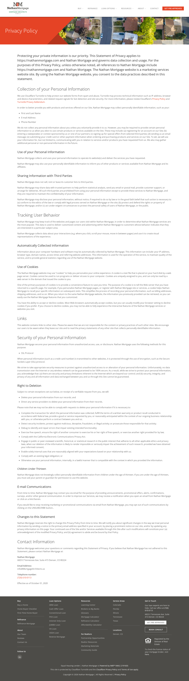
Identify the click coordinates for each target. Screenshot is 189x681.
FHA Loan (53, 617)
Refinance (92, 8)
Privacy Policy (158, 98)
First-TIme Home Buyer (27, 613)
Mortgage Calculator (90, 617)
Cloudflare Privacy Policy (106, 669)
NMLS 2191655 (121, 665)
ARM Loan (53, 605)
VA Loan (52, 629)
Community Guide (89, 650)
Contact (154, 8)
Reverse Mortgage (57, 637)
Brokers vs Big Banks (90, 609)
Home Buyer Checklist (27, 609)
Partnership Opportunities (93, 638)
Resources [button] (126, 8)
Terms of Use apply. (130, 669)
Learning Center (88, 605)
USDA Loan (54, 633)
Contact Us (22, 642)
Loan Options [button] (108, 8)
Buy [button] (79, 8)
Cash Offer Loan (56, 609)
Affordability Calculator (91, 625)
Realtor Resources (89, 642)
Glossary (85, 613)
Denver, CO (118, 634)
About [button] (141, 8)
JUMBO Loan (54, 625)
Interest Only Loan (57, 621)
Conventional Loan (57, 613)
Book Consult (156, 629)
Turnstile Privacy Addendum (31, 102)
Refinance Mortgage (26, 623)
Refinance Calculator (90, 621)
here (147, 654)
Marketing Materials (90, 646)
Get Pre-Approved (173, 8)
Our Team (21, 634)
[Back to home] (18, 8)
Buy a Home (22, 605)
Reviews (20, 638)
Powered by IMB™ (107, 665)
